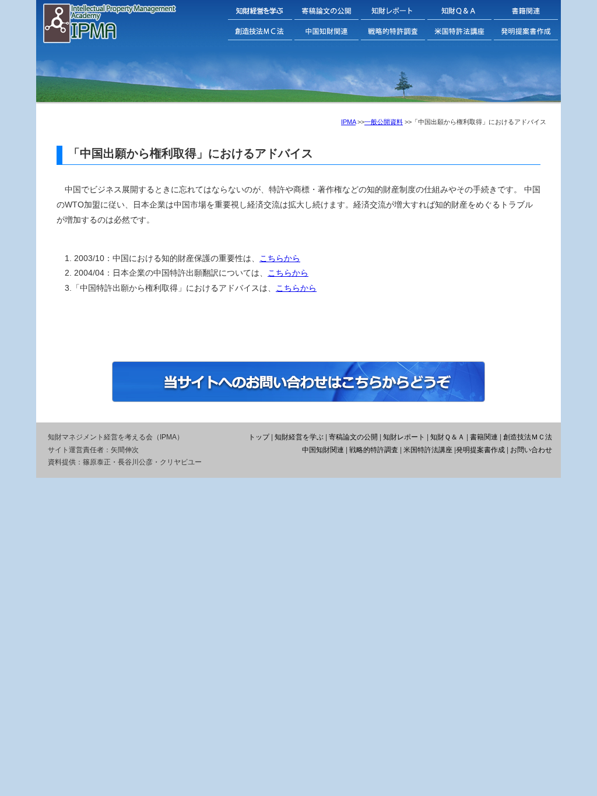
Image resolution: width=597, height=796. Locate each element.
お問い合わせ (531, 450)
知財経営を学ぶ (299, 437)
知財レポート (404, 437)
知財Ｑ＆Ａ (447, 437)
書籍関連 (484, 437)
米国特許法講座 (427, 450)
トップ (258, 437)
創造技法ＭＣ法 (527, 437)
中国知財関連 (323, 450)
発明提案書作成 (480, 450)
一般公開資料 (383, 121)
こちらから (279, 258)
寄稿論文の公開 (353, 437)
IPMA (348, 121)
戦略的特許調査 (373, 450)
